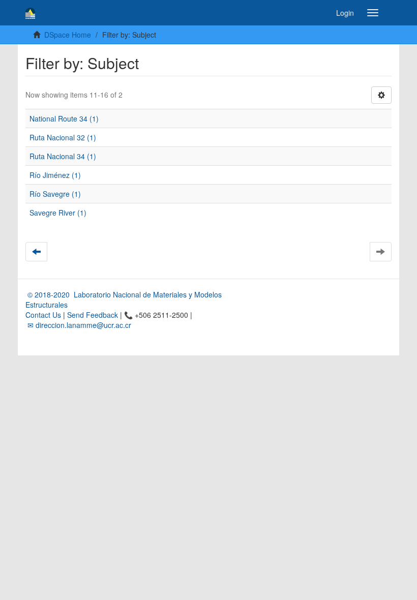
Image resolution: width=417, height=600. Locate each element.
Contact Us (43, 315)
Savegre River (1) (57, 212)
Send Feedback (92, 315)
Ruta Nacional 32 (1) (62, 137)
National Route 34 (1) (64, 118)
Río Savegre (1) (55, 194)
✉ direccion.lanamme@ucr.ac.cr (78, 325)
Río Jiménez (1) (55, 175)
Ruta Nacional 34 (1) (62, 156)
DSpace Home (67, 34)
